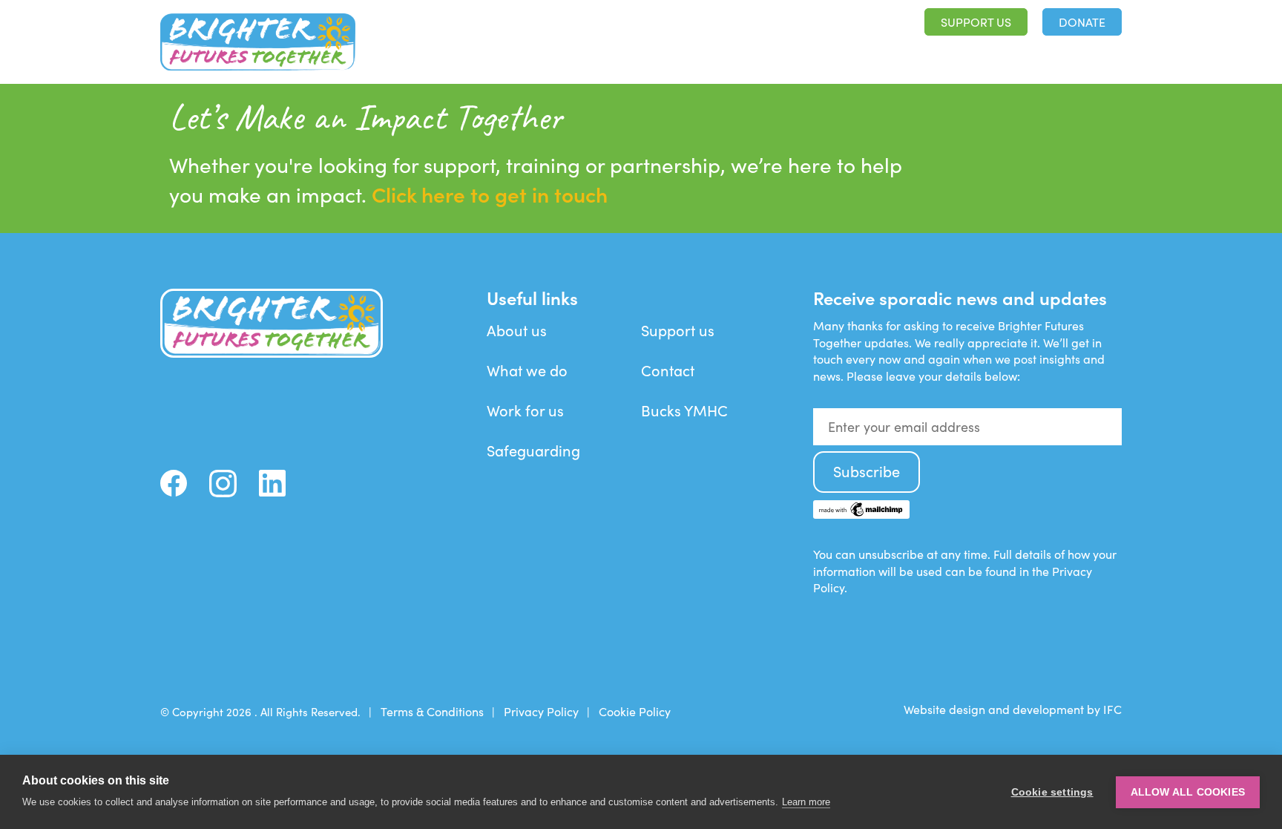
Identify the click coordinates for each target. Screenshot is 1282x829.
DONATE (1082, 22)
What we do (906, 53)
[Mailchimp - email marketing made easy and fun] (861, 514)
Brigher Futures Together (257, 42)
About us (818, 53)
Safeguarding (533, 450)
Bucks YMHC (684, 410)
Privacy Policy (541, 711)
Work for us (525, 410)
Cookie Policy (635, 711)
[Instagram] (223, 483)
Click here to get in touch (490, 194)
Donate (234, 406)
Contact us (1085, 53)
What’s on (997, 53)
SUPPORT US (976, 22)
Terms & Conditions (432, 711)
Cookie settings (1052, 792)
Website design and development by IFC (1013, 709)
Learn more (806, 801)
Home (749, 53)
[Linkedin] (272, 483)
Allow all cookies (1188, 792)
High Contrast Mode (802, 23)
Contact (667, 370)
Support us (677, 330)
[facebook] (173, 483)
